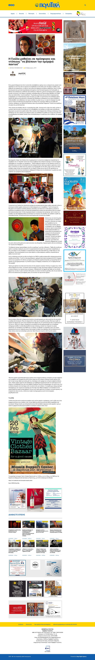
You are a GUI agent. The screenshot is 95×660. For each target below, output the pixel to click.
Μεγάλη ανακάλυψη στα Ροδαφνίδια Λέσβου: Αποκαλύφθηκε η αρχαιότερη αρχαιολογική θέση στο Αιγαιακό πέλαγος (28, 532)
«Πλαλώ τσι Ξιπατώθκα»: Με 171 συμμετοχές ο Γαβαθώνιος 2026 (28, 550)
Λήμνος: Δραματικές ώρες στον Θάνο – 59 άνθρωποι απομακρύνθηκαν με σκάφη (56, 531)
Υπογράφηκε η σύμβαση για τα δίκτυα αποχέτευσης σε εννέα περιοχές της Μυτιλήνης (15, 551)
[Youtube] (13, 5)
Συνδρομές (20, 624)
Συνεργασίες (69, 13)
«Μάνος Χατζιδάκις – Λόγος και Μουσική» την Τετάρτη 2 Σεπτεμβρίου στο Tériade (55, 551)
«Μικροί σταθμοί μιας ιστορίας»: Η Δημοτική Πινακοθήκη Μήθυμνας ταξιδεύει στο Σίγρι (41, 551)
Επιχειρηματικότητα (55, 13)
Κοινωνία (21, 13)
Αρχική (12, 13)
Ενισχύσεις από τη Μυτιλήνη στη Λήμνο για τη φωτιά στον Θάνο (42, 531)
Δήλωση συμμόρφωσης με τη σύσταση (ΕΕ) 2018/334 (65, 624)
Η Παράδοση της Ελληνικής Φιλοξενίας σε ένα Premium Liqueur (15, 531)
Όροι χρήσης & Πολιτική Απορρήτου (42, 624)
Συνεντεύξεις (42, 13)
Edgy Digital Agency (81, 656)
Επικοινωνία (29, 624)
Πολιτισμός (31, 13)
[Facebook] (11, 5)
